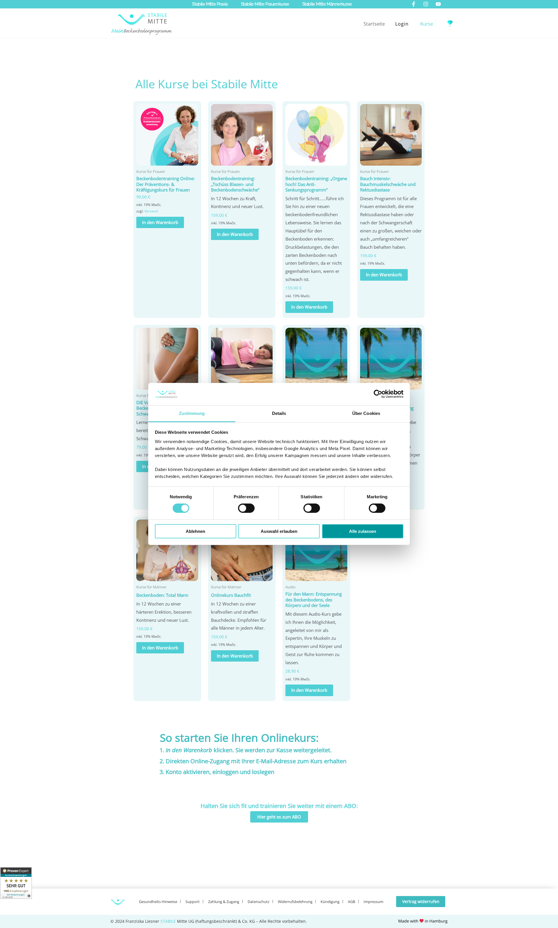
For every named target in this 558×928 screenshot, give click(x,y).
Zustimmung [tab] (192, 413)
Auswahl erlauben (279, 531)
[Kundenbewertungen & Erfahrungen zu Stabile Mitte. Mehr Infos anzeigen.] (16, 883)
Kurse (426, 24)
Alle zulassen (362, 531)
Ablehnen (195, 531)
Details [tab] (279, 413)
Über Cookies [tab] (366, 413)
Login (402, 24)
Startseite (374, 24)
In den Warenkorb (160, 222)
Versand (151, 211)
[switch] (246, 508)
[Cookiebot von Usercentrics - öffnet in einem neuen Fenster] (378, 394)
